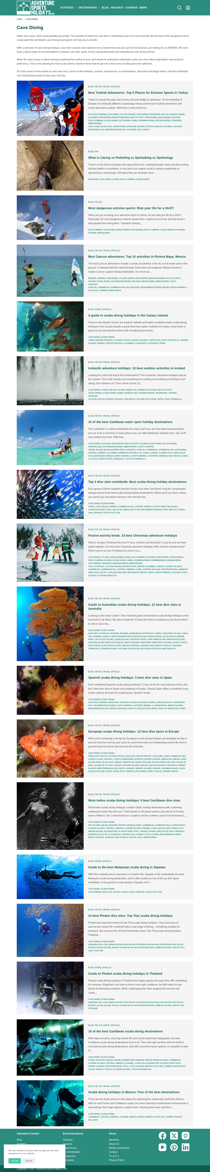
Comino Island (178, 756)
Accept (15, 1161)
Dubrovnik (127, 759)
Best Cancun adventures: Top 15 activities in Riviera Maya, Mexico (137, 256)
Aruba (91, 450)
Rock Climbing (95, 120)
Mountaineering (120, 117)
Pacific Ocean (179, 642)
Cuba (154, 828)
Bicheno (114, 633)
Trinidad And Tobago (170, 456)
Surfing (92, 233)
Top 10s (98, 87)
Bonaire (113, 825)
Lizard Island (122, 639)
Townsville (94, 649)
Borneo (113, 506)
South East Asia (111, 513)
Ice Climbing (139, 390)
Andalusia (113, 702)
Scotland (99, 771)
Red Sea (173, 510)
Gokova (158, 126)
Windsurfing (94, 123)
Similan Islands (164, 947)
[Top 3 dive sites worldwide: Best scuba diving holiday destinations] (50, 494)
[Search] (179, 8)
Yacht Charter (146, 447)
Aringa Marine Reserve (100, 340)
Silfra (160, 399)
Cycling (123, 278)
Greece (118, 762)
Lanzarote (141, 343)
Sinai (90, 513)
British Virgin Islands (130, 825)
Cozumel (145, 828)
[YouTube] (162, 1147)
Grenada (179, 831)
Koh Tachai (177, 944)
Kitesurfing (105, 117)
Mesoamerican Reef (151, 287)
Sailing (92, 281)
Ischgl (103, 572)
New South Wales (114, 642)
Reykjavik (151, 399)
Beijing (118, 566)
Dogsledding (117, 557)
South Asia (178, 1005)
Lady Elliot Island (104, 639)
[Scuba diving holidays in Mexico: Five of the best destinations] (50, 1103)
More (143, 7)
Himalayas (93, 572)
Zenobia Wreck (170, 771)
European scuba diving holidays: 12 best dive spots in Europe (133, 731)
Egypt (157, 506)
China (139, 569)
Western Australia (151, 649)
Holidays (117, 7)
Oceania (176, 572)
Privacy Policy (116, 1160)
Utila (139, 837)
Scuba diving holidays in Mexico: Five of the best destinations (134, 1092)
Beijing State (129, 566)
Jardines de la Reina (133, 834)
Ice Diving (152, 390)
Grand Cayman (148, 831)
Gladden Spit (110, 831)
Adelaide (93, 633)
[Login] (188, 8)
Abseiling (93, 179)
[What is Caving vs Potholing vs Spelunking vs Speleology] (50, 166)
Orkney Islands (143, 768)
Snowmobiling (158, 560)
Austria (109, 566)
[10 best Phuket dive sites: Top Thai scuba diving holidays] (50, 930)
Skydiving (180, 230)
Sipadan (98, 513)
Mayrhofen (133, 572)
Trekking (176, 120)
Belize (99, 450)
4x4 (90, 114)
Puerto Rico (179, 1066)
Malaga (144, 765)
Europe (141, 126)
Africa (91, 506)
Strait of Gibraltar (168, 708)
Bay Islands (94, 825)
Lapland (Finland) (117, 572)
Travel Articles (111, 87)
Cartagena (180, 450)
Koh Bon (140, 944)
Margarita (99, 456)
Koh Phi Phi (165, 944)
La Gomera (129, 343)
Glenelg (106, 636)
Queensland (147, 645)
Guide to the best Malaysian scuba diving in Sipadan (126, 867)
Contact (113, 1152)
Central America (97, 453)
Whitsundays (169, 649)
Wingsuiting (103, 233)
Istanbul (168, 126)
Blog (105, 7)
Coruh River (119, 126)
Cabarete (130, 450)
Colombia (112, 453)
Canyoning (113, 114)
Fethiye (150, 126)
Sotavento (153, 343)
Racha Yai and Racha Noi (125, 947)
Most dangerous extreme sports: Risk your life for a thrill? (131, 208)
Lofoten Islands (130, 765)
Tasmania (177, 645)
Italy (111, 765)
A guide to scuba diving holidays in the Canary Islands (128, 315)
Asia (90, 126)
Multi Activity (137, 117)
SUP (113, 281)
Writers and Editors (119, 1148)
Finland (156, 569)
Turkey (146, 130)
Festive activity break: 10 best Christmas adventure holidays (132, 535)
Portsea (135, 645)
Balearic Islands (146, 702)
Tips (96, 152)
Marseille (172, 765)
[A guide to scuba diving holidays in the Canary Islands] (50, 326)
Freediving (154, 114)
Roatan (100, 837)
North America (179, 287)
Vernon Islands (109, 649)
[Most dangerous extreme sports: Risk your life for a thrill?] (50, 217)
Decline (29, 1161)
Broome (124, 633)
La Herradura (159, 705)
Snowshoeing (174, 560)
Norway (130, 768)
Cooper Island (132, 828)
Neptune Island (96, 642)
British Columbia (146, 566)
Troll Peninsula (173, 399)
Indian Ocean (155, 636)
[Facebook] (162, 1136)
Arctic (103, 756)
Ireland (171, 762)
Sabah (181, 510)
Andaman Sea (95, 944)
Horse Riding (123, 230)
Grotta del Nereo (132, 762)
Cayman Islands (96, 828)
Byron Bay (147, 633)
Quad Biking (165, 117)
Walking (136, 281)
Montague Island (176, 639)
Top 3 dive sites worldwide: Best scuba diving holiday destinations (137, 481)
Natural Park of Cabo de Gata (134, 708)
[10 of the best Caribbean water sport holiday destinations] (50, 437)
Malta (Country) (157, 765)
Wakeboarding (123, 281)
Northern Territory (151, 642)
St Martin (153, 456)
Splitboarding (163, 120)
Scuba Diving (111, 120)
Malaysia (117, 510)
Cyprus (117, 759)
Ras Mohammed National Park (152, 510)
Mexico (166, 287)
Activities (67, 7)
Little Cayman (152, 834)
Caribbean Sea (117, 287)
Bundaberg (135, 633)
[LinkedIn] (185, 1147)
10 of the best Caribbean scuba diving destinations (125, 1031)
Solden (92, 575)
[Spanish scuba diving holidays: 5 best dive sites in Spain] (50, 690)
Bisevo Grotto (143, 756)
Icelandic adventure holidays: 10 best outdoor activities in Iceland (136, 368)
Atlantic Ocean (122, 340)
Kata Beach (129, 944)
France (156, 759)
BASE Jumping (100, 114)
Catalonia (157, 756)
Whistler (112, 575)
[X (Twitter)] (174, 1136)
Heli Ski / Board (169, 114)
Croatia (108, 759)
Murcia (113, 708)
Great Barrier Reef (121, 636)
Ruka (184, 572)
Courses (131, 7)
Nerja (122, 768)
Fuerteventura (114, 343)
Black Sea (106, 126)
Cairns (157, 633)
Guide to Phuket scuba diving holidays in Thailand (125, 973)
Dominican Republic (128, 453)
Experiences (70, 1148)
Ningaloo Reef (132, 642)
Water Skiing (148, 281)
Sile (139, 130)
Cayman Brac (178, 825)
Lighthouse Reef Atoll (100, 510)
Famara (101, 343)
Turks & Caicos (128, 837)
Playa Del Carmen (97, 290)
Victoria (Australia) (129, 649)
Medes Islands (175, 705)
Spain (162, 343)
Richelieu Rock (147, 947)
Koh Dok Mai (152, 944)
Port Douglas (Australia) (101, 645)
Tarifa (182, 708)
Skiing (135, 120)
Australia (99, 566)
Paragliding (151, 117)
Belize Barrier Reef (113, 450)
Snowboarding (147, 120)
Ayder (97, 126)
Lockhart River (138, 639)
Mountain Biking (157, 278)
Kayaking (93, 117)
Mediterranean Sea (115, 130)
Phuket (92, 947)
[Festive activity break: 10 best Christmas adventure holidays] (50, 553)
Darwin (97, 636)
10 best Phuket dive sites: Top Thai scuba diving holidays (130, 915)
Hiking (181, 114)
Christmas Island (171, 633)
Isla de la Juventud (110, 834)
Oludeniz (131, 130)
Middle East (129, 510)
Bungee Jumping (96, 278)
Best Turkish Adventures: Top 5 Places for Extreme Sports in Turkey (138, 92)
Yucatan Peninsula (136, 459)
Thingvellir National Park (139, 771)
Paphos (156, 768)
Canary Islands (139, 340)
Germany (183, 569)
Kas (102, 130)
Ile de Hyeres (159, 762)
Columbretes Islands (104, 705)
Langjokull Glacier (134, 399)
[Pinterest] (174, 1147)
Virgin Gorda (150, 837)
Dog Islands (164, 828)
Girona (147, 705)
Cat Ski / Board (127, 114)
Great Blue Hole (169, 506)
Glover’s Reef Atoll (128, 831)
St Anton (101, 575)
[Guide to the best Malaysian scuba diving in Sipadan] (50, 876)
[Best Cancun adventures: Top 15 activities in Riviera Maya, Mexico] (50, 271)
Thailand (98, 951)
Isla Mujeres (133, 287)
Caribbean (103, 287)
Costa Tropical (125, 705)
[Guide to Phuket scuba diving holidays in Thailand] (50, 988)
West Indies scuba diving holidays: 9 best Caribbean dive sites (134, 800)
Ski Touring (125, 120)
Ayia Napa (130, 756)
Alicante (93, 702)
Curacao (140, 1063)
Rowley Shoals (163, 645)
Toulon (158, 771)
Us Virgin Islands (122, 1069)
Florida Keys (166, 453)
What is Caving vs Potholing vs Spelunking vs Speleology (130, 157)
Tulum (91, 1069)
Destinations (88, 7)
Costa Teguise (168, 340)
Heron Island (140, 636)
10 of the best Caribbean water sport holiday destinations (130, 422)
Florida (154, 453)
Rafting (176, 117)
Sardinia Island (169, 768)
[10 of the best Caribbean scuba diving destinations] (50, 1047)
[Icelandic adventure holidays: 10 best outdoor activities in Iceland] (50, 380)
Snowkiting (161, 393)
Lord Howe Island (156, 639)
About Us (114, 1144)
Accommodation (72, 1152)
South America (139, 456)
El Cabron (182, 340)
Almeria (103, 702)
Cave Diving (142, 114)
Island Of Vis (101, 765)
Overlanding (95, 393)
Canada (160, 566)
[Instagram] (185, 1136)
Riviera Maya (114, 290)
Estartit (138, 705)
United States (105, 459)
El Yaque (144, 453)
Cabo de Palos (164, 702)
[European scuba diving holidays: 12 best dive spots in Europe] (50, 748)
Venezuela (119, 459)
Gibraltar (166, 759)
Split (121, 771)
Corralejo (154, 340)
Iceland (118, 399)
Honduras (93, 834)
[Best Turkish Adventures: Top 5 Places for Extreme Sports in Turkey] (50, 108)
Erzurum (131, 126)
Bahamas (101, 1060)
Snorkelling (131, 393)
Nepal (151, 572)
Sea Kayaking (170, 444)
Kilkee (118, 765)
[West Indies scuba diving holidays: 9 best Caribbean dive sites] (50, 816)
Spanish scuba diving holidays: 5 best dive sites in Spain (130, 677)
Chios (167, 756)
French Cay (177, 828)
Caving (115, 179)
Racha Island (104, 947)
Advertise (114, 1139)
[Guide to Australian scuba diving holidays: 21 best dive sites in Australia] (50, 623)
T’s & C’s (114, 1156)
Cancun (92, 287)
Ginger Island (95, 831)
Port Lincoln (123, 645)
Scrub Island (112, 837)
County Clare (95, 759)
